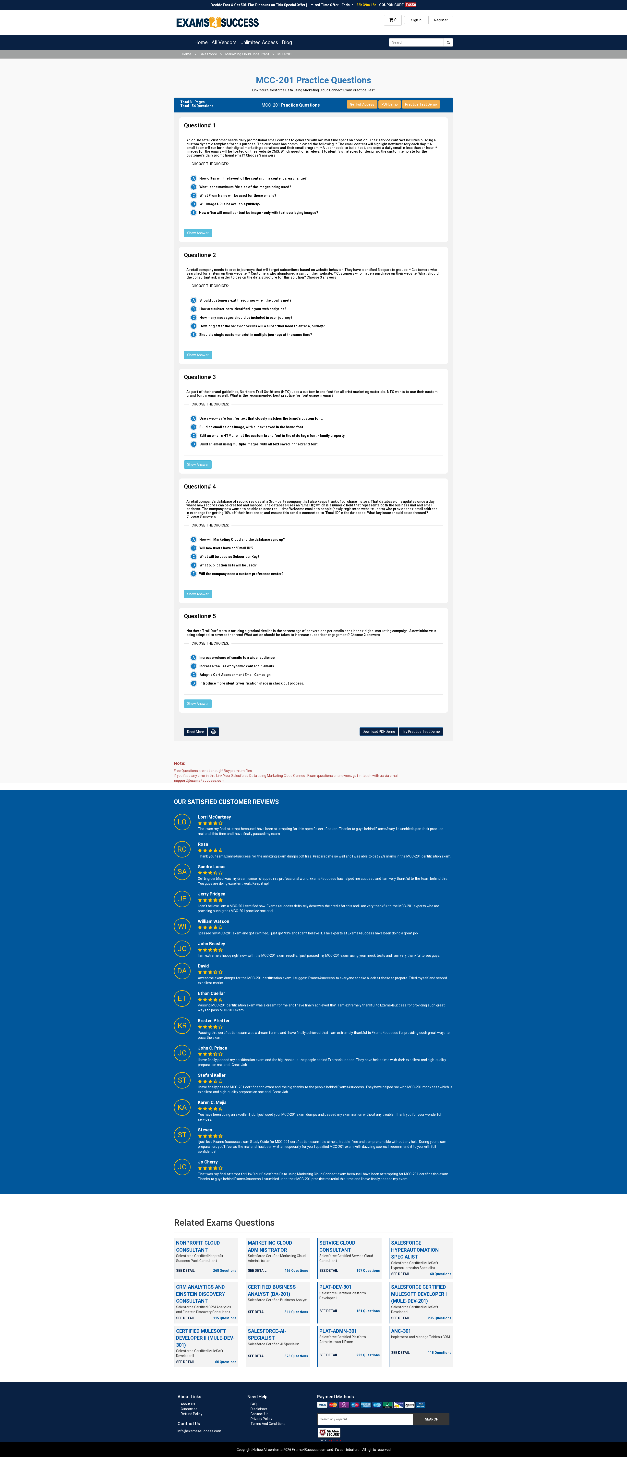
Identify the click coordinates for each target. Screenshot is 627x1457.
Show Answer (198, 233)
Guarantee (189, 1409)
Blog (287, 42)
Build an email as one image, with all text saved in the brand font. (251, 427)
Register (441, 20)
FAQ (254, 1404)
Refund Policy (191, 1414)
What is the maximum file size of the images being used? (245, 187)
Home (201, 42)
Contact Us (259, 1414)
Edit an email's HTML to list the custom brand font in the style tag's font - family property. (272, 436)
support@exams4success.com (199, 781)
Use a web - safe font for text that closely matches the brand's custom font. (261, 418)
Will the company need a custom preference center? (241, 574)
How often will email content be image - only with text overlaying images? (258, 213)
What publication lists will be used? (228, 565)
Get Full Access (362, 104)
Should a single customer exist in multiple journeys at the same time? (255, 335)
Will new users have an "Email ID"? (226, 548)
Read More (195, 732)
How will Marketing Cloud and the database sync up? (242, 539)
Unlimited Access (259, 42)
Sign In (416, 20)
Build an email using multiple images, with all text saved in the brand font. (259, 444)
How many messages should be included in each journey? (246, 317)
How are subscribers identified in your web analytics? (242, 309)
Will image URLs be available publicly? (230, 204)
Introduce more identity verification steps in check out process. (252, 683)
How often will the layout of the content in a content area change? (253, 178)
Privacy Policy (261, 1419)
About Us (188, 1404)
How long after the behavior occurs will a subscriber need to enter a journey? (262, 326)
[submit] (448, 42)
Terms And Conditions (268, 1424)
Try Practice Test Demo (421, 732)
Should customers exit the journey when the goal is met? (245, 300)
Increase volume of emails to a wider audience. (237, 658)
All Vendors (224, 42)
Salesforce (208, 54)
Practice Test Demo (421, 104)
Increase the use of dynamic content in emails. (237, 666)
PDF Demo (390, 104)
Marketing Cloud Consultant (247, 54)
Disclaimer (259, 1409)
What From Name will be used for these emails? (238, 195)
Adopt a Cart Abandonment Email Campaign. (236, 675)
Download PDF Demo (379, 732)
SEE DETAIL (185, 1271)
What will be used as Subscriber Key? (229, 557)
